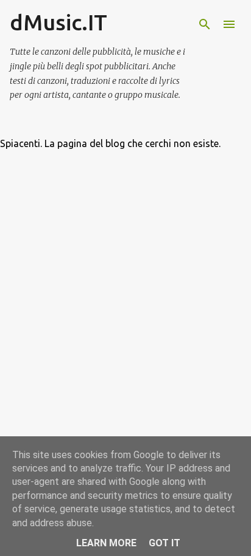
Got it (164, 543)
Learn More (106, 543)
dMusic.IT (58, 22)
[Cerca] (204, 24)
